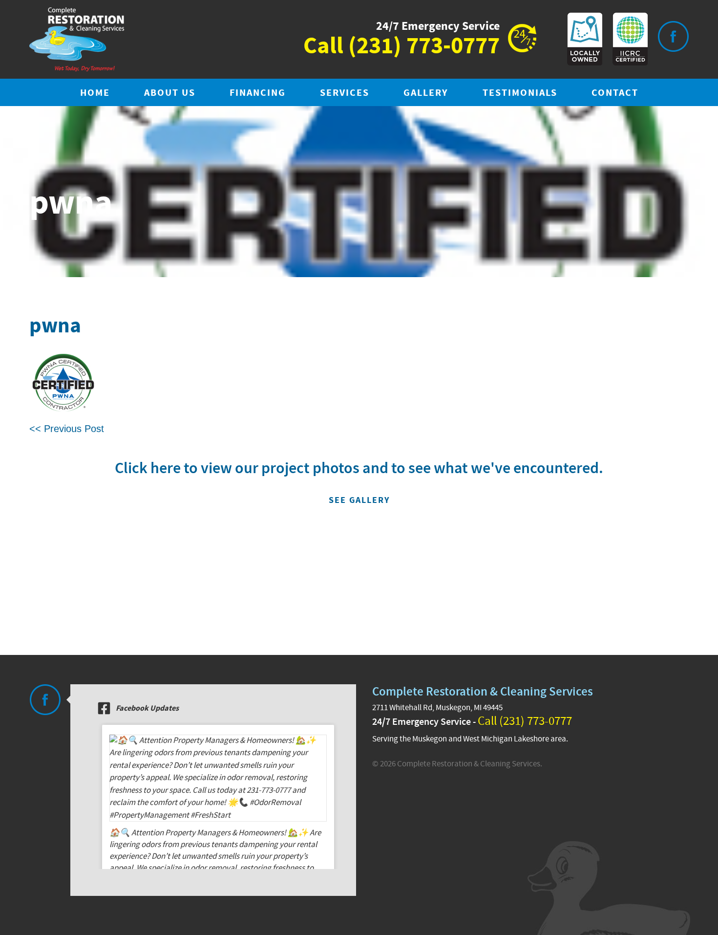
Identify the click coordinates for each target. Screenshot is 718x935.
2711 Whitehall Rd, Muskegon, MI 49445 (437, 707)
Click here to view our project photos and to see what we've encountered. (359, 482)
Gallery (425, 93)
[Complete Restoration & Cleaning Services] (76, 39)
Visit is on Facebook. (673, 36)
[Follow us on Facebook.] (45, 699)
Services (344, 93)
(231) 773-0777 (424, 46)
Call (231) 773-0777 (525, 721)
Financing (258, 93)
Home (95, 93)
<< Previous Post (66, 428)
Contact (614, 93)
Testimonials (520, 93)
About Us (169, 93)
